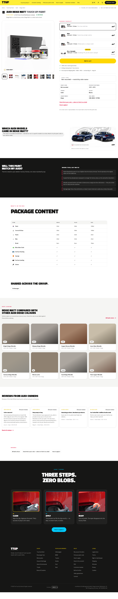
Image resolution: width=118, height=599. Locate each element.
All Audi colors (110, 318)
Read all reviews (7, 430)
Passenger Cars (41, 555)
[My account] (98, 2)
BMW (56, 555)
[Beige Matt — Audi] (11, 76)
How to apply (59, 2)
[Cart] (102, 2)
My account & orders (79, 552)
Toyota (57, 558)
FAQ (78, 2)
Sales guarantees (78, 573)
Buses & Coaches (41, 570)
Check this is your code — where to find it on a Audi (73, 102)
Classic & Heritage (41, 561)
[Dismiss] (21, 594)
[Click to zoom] (28, 47)
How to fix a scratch (79, 561)
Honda (57, 561)
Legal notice (95, 552)
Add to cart (87, 61)
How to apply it (63, 105)
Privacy (94, 567)
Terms (94, 555)
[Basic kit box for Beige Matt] (4, 76)
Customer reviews (70, 2)
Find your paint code (48, 2)
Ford (56, 564)
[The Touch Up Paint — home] (5, 2)
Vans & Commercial (42, 564)
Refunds (94, 564)
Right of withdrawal (97, 558)
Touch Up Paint (25, 2)
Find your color (110, 2)
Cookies (94, 570)
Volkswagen (15, 288)
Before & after (77, 570)
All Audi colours (16, 451)
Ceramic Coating (36, 2)
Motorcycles (40, 558)
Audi (17, 8)
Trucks (38, 567)
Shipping (94, 561)
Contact (76, 576)
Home (3, 8)
